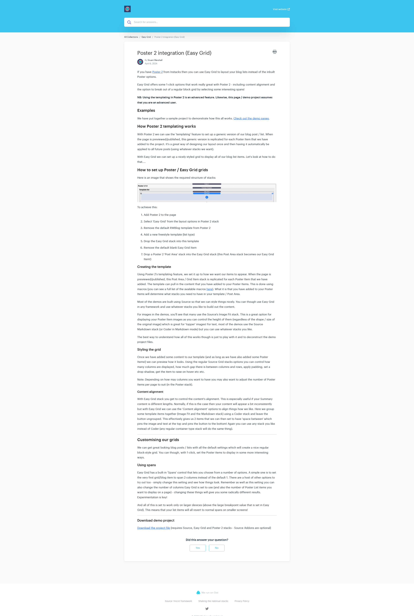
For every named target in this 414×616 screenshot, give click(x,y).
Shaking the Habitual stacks (213, 601)
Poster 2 (157, 72)
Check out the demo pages (251, 118)
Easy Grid (146, 37)
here (209, 289)
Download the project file (153, 528)
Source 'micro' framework (178, 601)
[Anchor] (158, 110)
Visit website (280, 9)
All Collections (131, 37)
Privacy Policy (242, 601)
